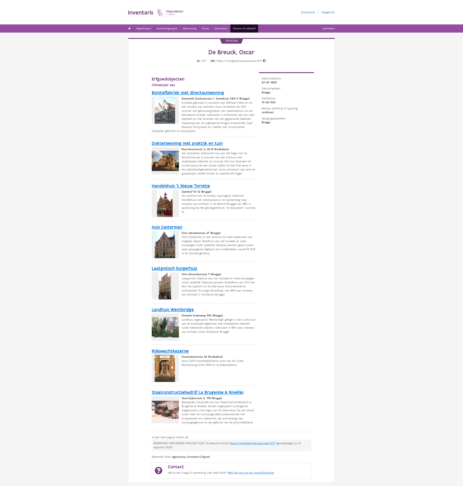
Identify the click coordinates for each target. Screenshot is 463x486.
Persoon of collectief (244, 28)
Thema (205, 28)
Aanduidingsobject (167, 28)
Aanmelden (329, 28)
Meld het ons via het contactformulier (251, 472)
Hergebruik (328, 12)
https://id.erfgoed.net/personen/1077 (252, 443)
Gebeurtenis (221, 28)
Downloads (308, 12)
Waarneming (189, 28)
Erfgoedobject (143, 28)
